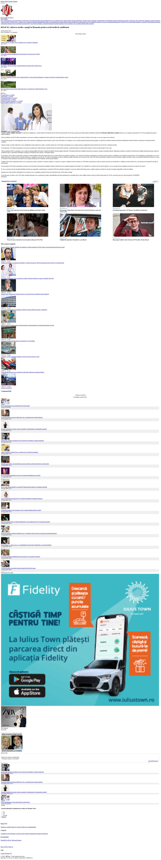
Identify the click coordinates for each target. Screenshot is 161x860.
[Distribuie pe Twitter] (3, 45)
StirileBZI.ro (4, 840)
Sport (22, 833)
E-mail (18, 131)
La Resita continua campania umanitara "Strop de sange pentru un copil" (20, 356)
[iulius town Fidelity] (80, 705)
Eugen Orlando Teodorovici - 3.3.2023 (11, 102)
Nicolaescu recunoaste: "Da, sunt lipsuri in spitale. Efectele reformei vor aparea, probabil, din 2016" (27, 278)
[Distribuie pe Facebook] (1, 45)
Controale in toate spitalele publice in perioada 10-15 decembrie (18, 341)
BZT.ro (3, 17)
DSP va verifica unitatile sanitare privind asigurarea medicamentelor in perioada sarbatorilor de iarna (27, 325)
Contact (10, 1)
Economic (18, 833)
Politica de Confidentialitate (28, 827)
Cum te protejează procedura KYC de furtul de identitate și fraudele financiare (32, 23)
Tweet (8, 131)
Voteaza (4, 817)
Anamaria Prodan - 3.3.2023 (8, 99)
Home (2, 1)
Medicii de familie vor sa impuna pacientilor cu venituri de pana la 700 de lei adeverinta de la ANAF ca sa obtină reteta (32, 263)
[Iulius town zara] (13, 726)
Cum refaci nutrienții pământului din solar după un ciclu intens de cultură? (20, 54)
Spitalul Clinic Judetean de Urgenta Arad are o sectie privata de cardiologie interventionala (25, 294)
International (32, 833)
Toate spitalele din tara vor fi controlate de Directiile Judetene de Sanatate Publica (22, 372)
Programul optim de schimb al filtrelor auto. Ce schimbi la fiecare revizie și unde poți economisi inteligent (29, 533)
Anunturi (15, 1)
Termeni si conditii (5, 827)
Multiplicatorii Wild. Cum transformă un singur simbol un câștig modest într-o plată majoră (62, 22)
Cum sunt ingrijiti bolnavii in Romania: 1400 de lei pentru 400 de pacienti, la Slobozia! (24, 309)
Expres (8, 833)
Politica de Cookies (16, 827)
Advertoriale (44, 833)
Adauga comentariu (6, 388)
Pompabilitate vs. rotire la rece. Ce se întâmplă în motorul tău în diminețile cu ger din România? (26, 545)
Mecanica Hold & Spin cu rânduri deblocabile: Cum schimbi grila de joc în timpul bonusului (25, 522)
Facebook (13, 131)
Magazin (13, 833)
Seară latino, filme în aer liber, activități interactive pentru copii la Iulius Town (21, 65)
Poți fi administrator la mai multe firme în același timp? (15, 20)
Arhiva (6, 1)
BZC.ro (7, 17)
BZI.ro (9, 840)
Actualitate (3, 833)
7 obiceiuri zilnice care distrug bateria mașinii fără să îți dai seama (18, 568)
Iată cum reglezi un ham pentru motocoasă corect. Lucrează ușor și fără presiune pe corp (24, 89)
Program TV (8, 853)
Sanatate (38, 833)
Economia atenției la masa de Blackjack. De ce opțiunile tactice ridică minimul (50, 20)
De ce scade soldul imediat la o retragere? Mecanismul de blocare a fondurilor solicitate (24, 487)
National (27, 833)
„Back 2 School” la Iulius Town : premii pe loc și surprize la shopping (19, 22)
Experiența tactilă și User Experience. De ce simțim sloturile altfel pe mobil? (74, 23)
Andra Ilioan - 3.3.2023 (7, 96)
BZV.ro (11, 17)
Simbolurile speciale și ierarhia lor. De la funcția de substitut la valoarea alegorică (138, 20)
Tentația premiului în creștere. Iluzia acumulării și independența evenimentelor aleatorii (94, 20)
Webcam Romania (16, 840)
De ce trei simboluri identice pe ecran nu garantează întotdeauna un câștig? (105, 22)
